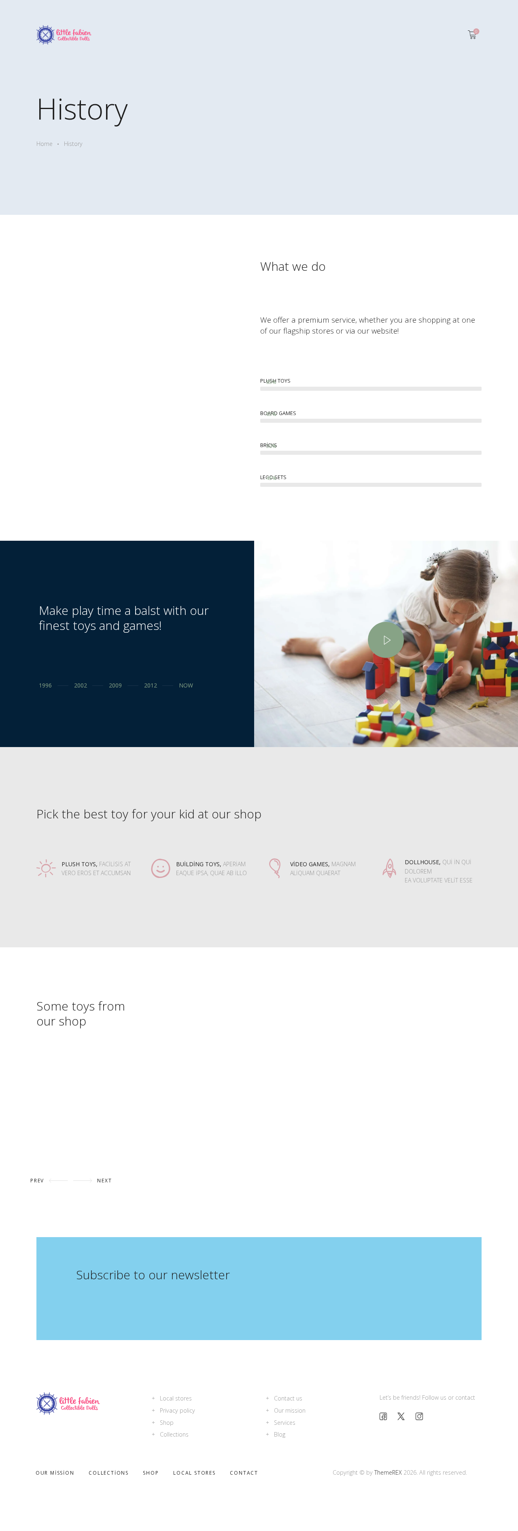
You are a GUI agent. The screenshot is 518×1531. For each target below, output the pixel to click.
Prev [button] (37, 1180)
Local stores (176, 1398)
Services (284, 1422)
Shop (167, 1422)
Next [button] (104, 1180)
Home (44, 144)
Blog (279, 1434)
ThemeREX (388, 1472)
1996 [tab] (45, 685)
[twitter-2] (401, 1416)
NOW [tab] (186, 685)
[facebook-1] (383, 1416)
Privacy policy (177, 1410)
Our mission (290, 1410)
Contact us (288, 1398)
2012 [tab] (150, 685)
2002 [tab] (80, 685)
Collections (174, 1434)
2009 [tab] (115, 685)
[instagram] (419, 1416)
